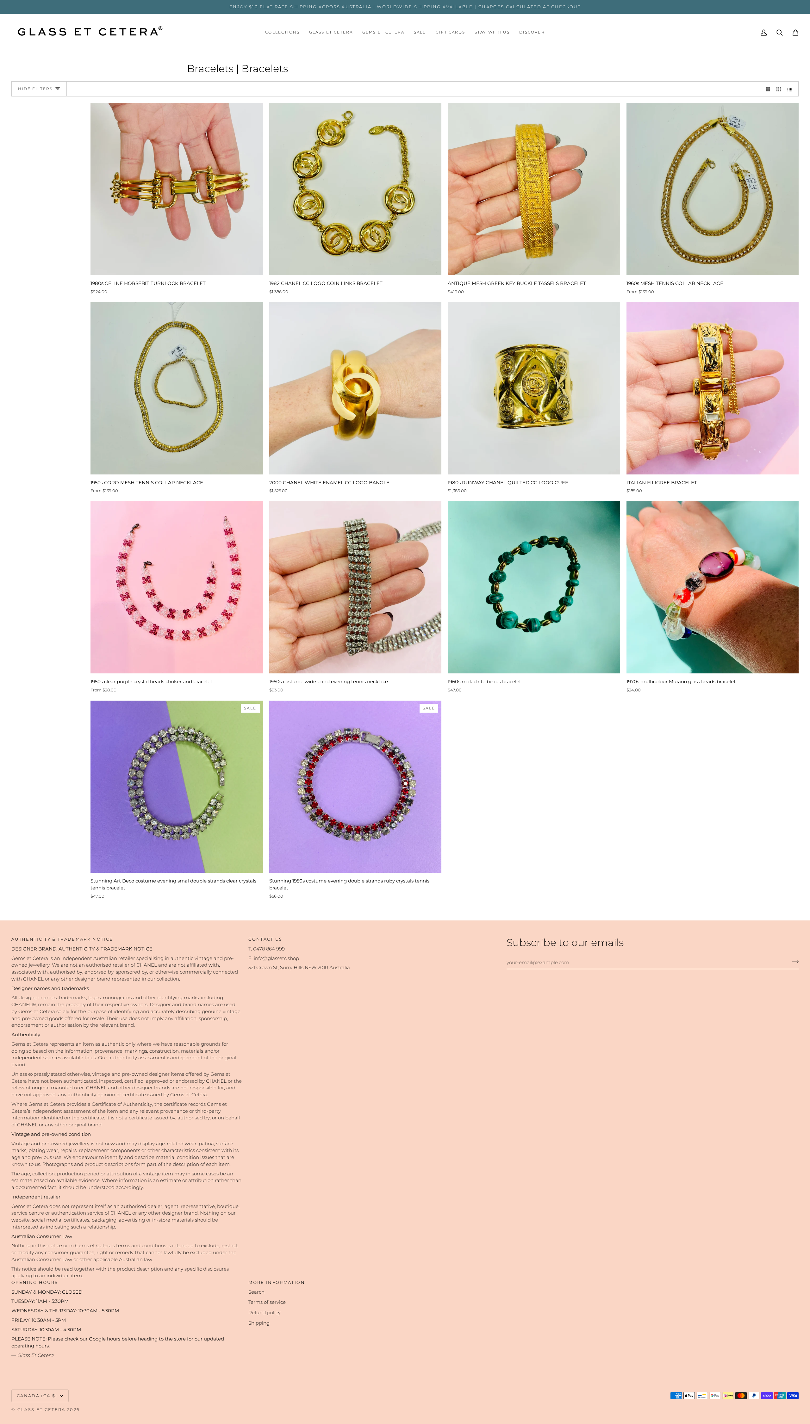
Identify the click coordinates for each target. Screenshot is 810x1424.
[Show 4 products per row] (791, 89)
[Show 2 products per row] (768, 89)
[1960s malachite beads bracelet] (534, 587)
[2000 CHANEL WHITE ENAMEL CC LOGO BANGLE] (355, 388)
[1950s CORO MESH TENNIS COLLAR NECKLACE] (176, 388)
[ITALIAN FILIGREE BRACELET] (712, 388)
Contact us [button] (265, 939)
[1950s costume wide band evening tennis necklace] (355, 587)
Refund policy (264, 1313)
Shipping (259, 1323)
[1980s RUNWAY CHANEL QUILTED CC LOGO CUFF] (534, 388)
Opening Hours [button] (34, 1282)
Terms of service (267, 1302)
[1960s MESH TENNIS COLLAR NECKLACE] (712, 189)
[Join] (793, 962)
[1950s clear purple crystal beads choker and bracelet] (176, 587)
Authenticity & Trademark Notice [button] (62, 939)
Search (256, 1292)
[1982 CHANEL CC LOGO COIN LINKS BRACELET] (355, 189)
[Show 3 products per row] (778, 89)
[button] (282, 32)
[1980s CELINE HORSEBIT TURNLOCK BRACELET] (176, 189)
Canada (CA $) (37, 1395)
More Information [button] (276, 1282)
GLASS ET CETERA (41, 1409)
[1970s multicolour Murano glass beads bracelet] (712, 587)
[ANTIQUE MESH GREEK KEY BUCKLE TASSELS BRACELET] (534, 189)
